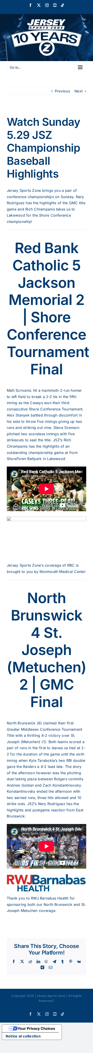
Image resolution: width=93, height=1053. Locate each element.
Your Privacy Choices (36, 1028)
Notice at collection (23, 1036)
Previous (62, 91)
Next (78, 91)
